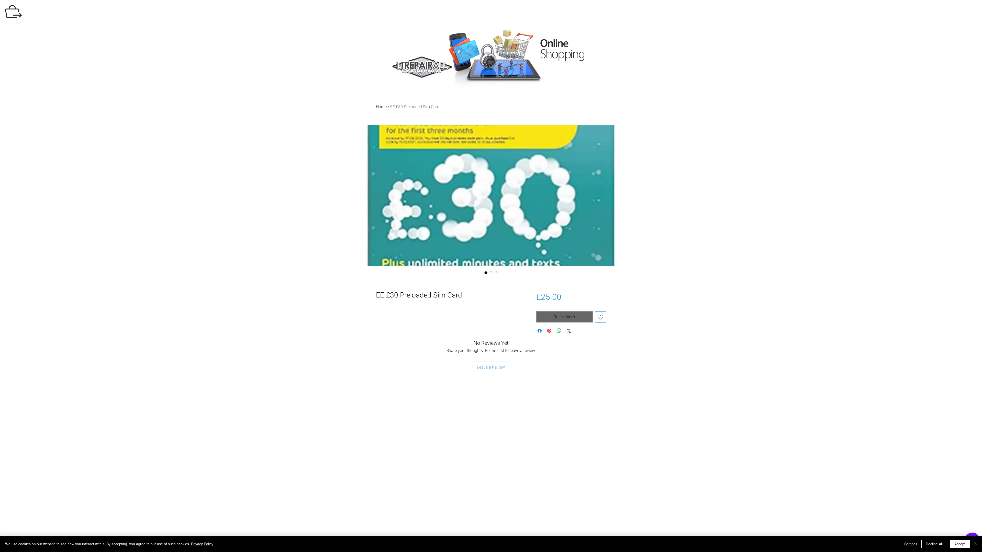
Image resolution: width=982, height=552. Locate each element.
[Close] (976, 544)
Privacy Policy (202, 543)
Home (381, 107)
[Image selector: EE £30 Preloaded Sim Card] (485, 272)
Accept (959, 543)
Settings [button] (910, 543)
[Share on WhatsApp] (559, 331)
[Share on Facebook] (540, 331)
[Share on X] (569, 331)
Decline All (934, 543)
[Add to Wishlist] (600, 317)
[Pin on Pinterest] (549, 331)
